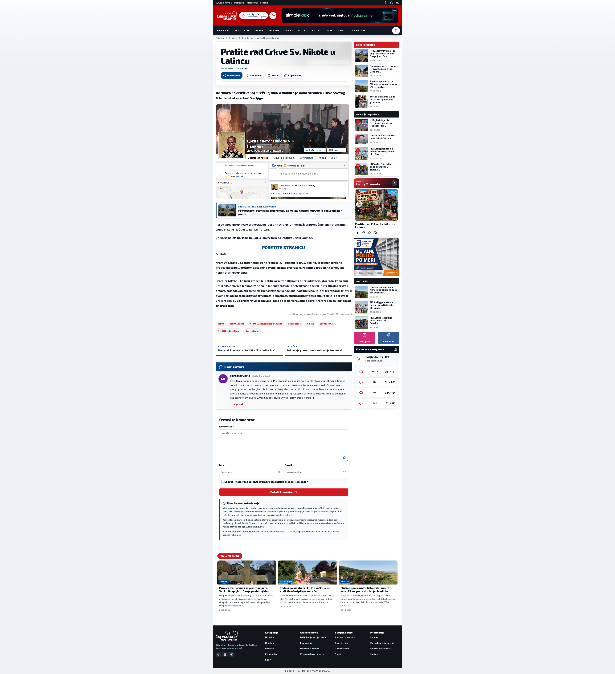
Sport (328, 30)
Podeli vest (233, 75)
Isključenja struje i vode (313, 637)
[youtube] (231, 654)
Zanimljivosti (342, 648)
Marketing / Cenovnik (382, 643)
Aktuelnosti (242, 30)
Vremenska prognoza (312, 654)
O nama (374, 637)
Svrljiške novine (224, 2)
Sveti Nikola (252, 331)
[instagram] (225, 654)
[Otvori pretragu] (396, 30)
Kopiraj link (294, 75)
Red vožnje (306, 643)
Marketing (252, 2)
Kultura (302, 30)
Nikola (310, 323)
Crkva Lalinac (237, 323)
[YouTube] (397, 2)
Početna (220, 38)
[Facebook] (385, 2)
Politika (316, 30)
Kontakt (264, 2)
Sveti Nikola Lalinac (228, 331)
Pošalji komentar (281, 492)
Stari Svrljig (341, 643)
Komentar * (226, 426)
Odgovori (238, 404)
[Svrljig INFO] (227, 15)
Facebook (256, 75)
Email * (289, 465)
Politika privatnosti (380, 648)
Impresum (239, 2)
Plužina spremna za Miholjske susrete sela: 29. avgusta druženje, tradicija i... (366, 589)
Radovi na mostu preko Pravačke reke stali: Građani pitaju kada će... (305, 589)
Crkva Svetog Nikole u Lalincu (266, 323)
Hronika (288, 30)
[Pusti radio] (272, 15)
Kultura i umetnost (345, 637)
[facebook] (218, 654)
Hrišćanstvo (294, 323)
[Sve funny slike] (394, 183)
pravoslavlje (327, 323)
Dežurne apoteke (309, 648)
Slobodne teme (358, 30)
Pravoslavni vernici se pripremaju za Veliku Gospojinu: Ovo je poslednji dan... (245, 589)
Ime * (222, 465)
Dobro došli (223, 30)
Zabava (341, 30)
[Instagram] (391, 2)
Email (275, 75)
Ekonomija (273, 30)
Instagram (364, 341)
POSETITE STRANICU (284, 247)
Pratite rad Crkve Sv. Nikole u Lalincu (375, 226)
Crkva (221, 323)
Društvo (258, 30)
